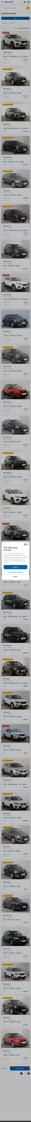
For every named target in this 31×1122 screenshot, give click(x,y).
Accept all (15, 567)
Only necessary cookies (15, 572)
